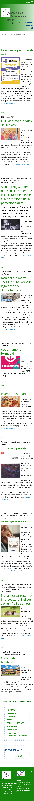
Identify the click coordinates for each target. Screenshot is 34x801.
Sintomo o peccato (14, 448)
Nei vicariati (12, 730)
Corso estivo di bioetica (11, 660)
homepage (11, 710)
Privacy (27, 790)
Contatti (12, 716)
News (2, 45)
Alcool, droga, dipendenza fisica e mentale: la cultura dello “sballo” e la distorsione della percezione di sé (17, 195)
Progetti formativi (16, 723)
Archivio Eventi (17, 756)
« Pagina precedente (9, 701)
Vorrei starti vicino (13, 522)
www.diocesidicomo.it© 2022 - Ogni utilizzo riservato (24, 784)
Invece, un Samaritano (16, 394)
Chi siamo (11, 713)
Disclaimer (20, 793)
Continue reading (8, 103)
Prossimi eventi (15, 749)
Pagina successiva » (25, 701)
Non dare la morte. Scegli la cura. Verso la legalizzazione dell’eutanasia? (16, 284)
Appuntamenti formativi (11, 351)
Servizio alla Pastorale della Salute (16, 16)
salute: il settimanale (18, 736)
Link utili (11, 733)
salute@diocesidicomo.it (16, 23)
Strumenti (12, 726)
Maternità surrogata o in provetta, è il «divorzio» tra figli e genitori (16, 599)
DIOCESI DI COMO (29, 24)
